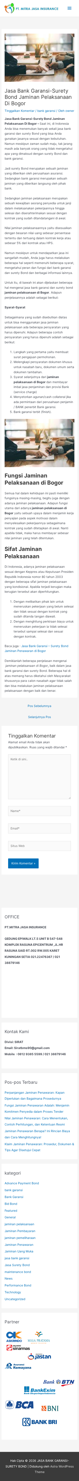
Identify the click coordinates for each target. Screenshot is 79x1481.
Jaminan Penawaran (19, 1244)
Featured (11, 1210)
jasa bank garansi (17, 1258)
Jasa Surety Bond (17, 1265)
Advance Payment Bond (22, 1183)
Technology (13, 1292)
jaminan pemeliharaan (20, 1238)
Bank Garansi (14, 1197)
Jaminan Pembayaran (20, 1231)
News (9, 1278)
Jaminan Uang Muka (19, 1251)
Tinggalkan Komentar (19, 111)
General (10, 1217)
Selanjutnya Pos (39, 717)
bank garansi (46, 111)
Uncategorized (15, 1299)
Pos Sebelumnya (39, 706)
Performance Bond (18, 1285)
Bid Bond (11, 1204)
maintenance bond (18, 1272)
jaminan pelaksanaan (19, 1224)
